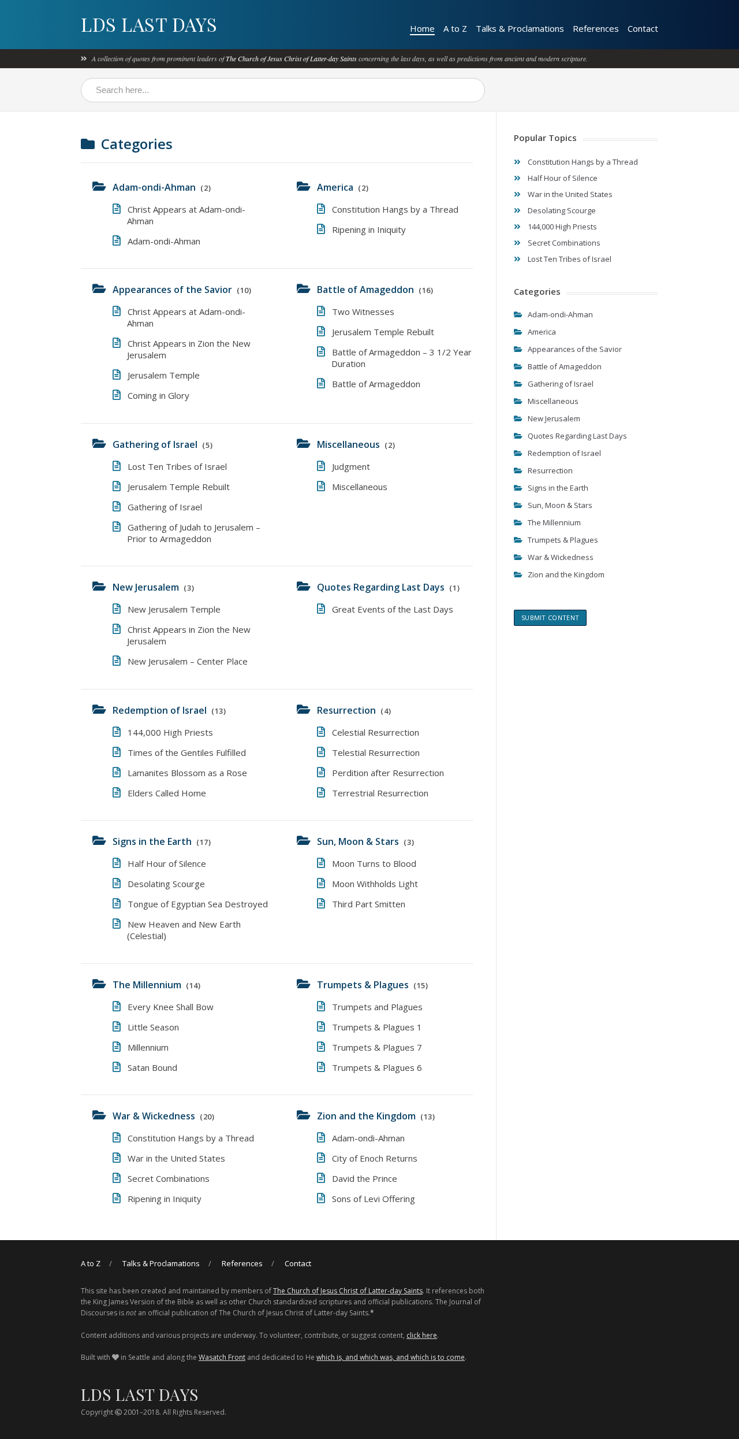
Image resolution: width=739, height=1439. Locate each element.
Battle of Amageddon (365, 289)
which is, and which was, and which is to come (390, 1357)
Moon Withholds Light (375, 883)
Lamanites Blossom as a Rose (187, 772)
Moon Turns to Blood (374, 863)
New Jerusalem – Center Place (188, 661)
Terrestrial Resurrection (380, 793)
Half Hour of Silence (167, 863)
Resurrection (346, 710)
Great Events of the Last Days (392, 609)
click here (421, 1335)
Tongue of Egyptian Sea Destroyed (198, 904)
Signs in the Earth (152, 841)
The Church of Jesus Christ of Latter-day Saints (291, 58)
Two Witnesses (363, 311)
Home (422, 28)
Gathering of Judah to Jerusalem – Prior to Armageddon (193, 532)
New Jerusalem (146, 587)
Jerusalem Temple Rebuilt (383, 332)
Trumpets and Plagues (377, 1007)
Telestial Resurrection (376, 752)
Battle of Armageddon (376, 384)
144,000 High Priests (170, 732)
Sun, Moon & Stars (358, 841)
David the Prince (364, 1178)
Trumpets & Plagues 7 (377, 1047)
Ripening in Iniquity (369, 229)
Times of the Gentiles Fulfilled (187, 752)
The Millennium (147, 984)
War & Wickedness (154, 1116)
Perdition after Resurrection (388, 772)
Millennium (148, 1047)
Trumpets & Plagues (363, 984)
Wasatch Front (222, 1357)
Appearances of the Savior (172, 289)
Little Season (153, 1027)
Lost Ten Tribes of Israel (177, 466)
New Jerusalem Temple (174, 609)
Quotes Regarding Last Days (381, 587)
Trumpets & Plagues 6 (377, 1067)
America (335, 187)
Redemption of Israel (160, 710)
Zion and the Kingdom (366, 1116)
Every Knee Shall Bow (171, 1007)
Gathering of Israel (155, 444)
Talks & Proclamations (520, 28)
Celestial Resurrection (375, 732)
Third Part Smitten (368, 904)
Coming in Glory (158, 395)
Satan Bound (152, 1067)
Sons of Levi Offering (373, 1198)
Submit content (550, 617)
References (596, 28)
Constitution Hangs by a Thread (395, 209)
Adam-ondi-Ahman (154, 187)
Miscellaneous (348, 444)
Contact (643, 28)
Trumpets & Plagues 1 (377, 1027)
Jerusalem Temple (164, 375)
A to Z (455, 28)
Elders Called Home (167, 793)
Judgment (351, 466)
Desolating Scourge (166, 883)
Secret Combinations (169, 1178)
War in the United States (176, 1158)
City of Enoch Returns (374, 1158)
